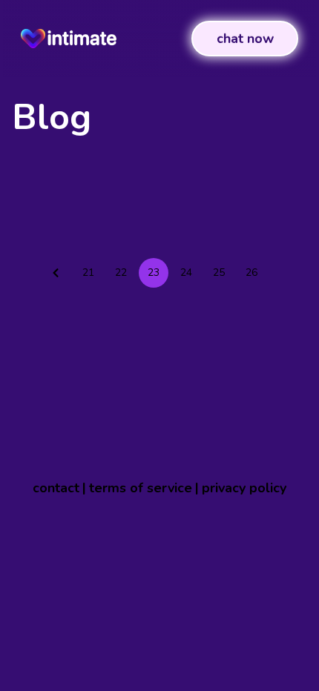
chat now (245, 38)
